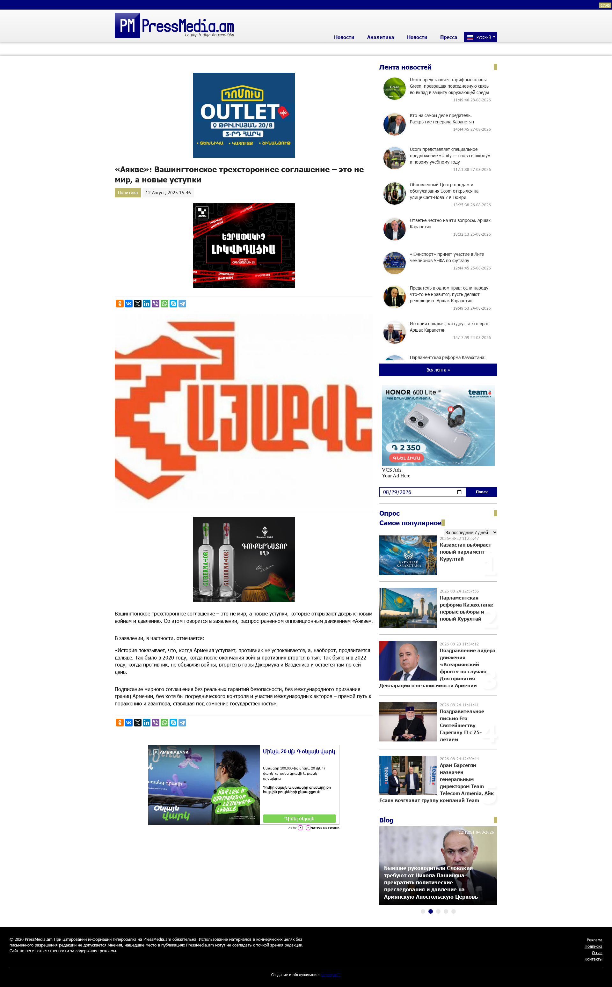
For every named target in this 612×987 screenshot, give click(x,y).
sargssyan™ (331, 974)
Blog (386, 820)
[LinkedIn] (146, 303)
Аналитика (380, 37)
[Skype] (173, 303)
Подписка (593, 946)
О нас (597, 952)
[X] (138, 303)
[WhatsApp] (164, 303)
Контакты (593, 958)
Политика (128, 192)
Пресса (448, 37)
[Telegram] (182, 303)
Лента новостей (405, 67)
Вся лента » (438, 369)
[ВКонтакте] (129, 303)
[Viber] (155, 303)
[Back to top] (601, 976)
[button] (423, 911)
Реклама (594, 939)
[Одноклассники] (120, 303)
